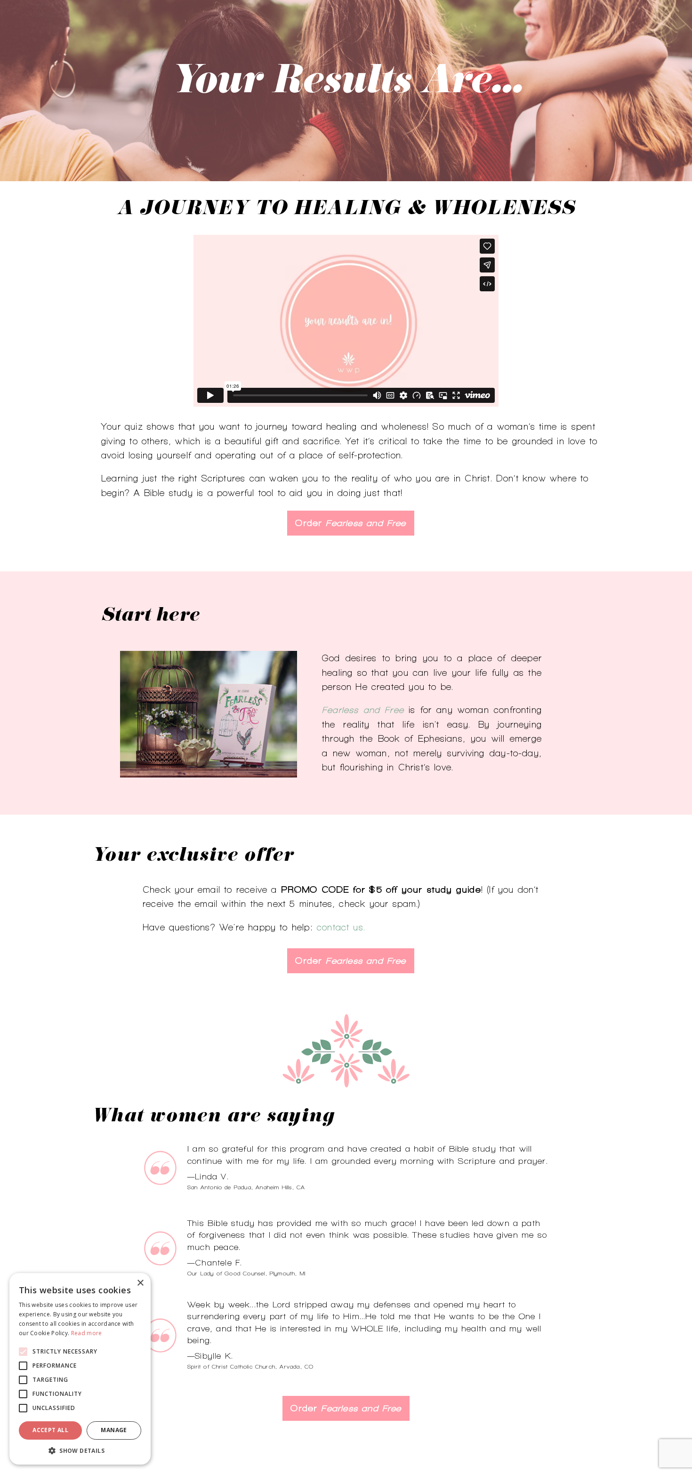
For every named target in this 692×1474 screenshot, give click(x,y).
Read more (86, 1333)
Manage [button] (114, 1430)
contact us (340, 927)
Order (350, 523)
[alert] (80, 1369)
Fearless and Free (363, 709)
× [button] (140, 1283)
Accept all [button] (50, 1430)
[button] (80, 1450)
